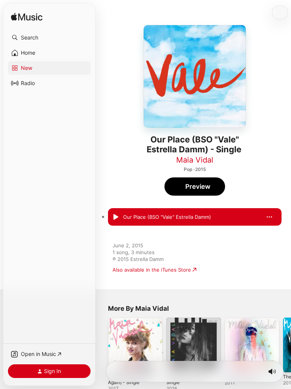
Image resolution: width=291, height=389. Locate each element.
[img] (26, 17)
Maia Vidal (194, 159)
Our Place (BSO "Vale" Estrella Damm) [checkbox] (167, 217)
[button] (49, 37)
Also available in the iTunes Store (152, 270)
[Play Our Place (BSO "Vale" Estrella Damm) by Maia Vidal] (115, 216)
